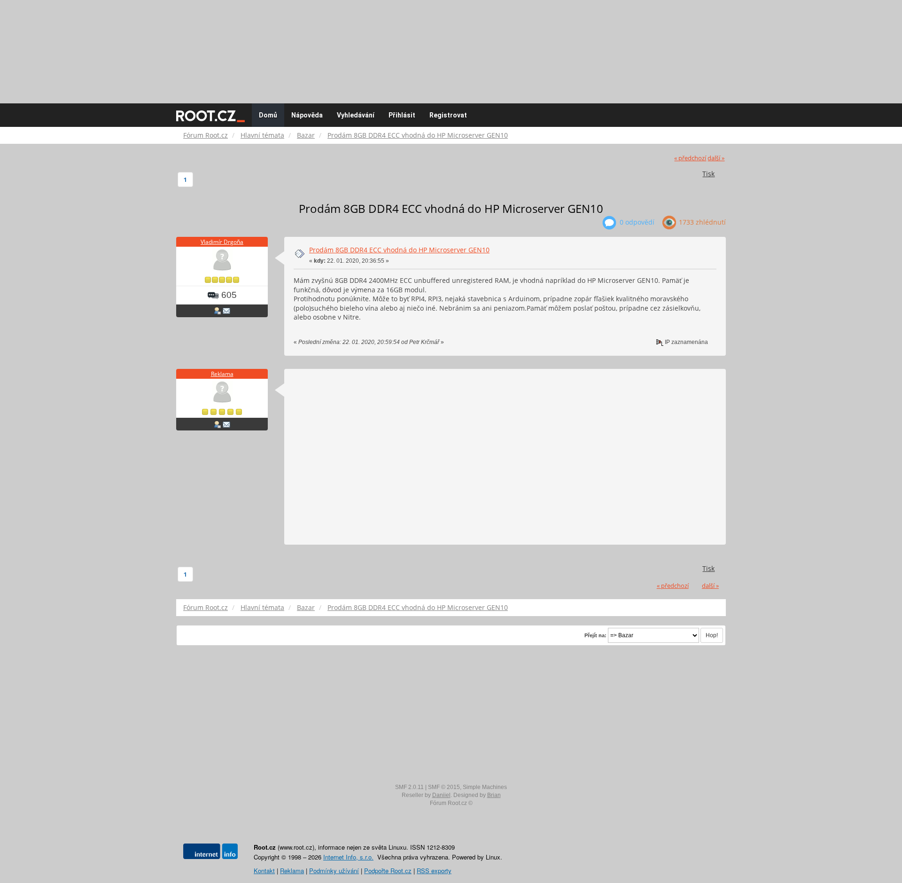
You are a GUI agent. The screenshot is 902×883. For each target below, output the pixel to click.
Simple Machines (485, 787)
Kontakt (264, 870)
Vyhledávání (355, 115)
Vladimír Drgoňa (222, 242)
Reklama (222, 374)
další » (716, 158)
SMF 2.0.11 (409, 787)
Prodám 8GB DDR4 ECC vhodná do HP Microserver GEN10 (399, 249)
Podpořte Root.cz (388, 870)
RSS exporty (434, 870)
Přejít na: (595, 635)
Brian (494, 795)
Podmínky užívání (334, 870)
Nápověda (307, 115)
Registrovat (448, 115)
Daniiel (441, 795)
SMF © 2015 (444, 787)
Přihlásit (402, 115)
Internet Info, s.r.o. (348, 856)
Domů (268, 115)
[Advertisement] (451, 47)
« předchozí (690, 158)
